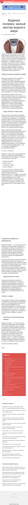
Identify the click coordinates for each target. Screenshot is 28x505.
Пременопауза (8, 364)
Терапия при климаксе (10, 360)
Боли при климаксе (9, 375)
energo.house (16, 504)
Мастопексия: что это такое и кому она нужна (12, 430)
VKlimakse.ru (3, 13)
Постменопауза (8, 362)
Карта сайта (14, 493)
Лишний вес (7, 382)
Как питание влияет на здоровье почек (11, 457)
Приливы (22, 8)
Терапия (17, 8)
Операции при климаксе (10, 384)
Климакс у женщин (7, 358)
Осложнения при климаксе (9, 373)
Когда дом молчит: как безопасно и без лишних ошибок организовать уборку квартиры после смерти (13, 419)
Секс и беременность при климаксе (11, 387)
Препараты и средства (8, 389)
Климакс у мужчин (7, 394)
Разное (9, 13)
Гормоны (5, 391)
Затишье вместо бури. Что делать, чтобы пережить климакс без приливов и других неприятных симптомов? (13, 469)
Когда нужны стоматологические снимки (11, 444)
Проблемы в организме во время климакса (14, 377)
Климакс (11, 8)
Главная (6, 8)
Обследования (8, 380)
